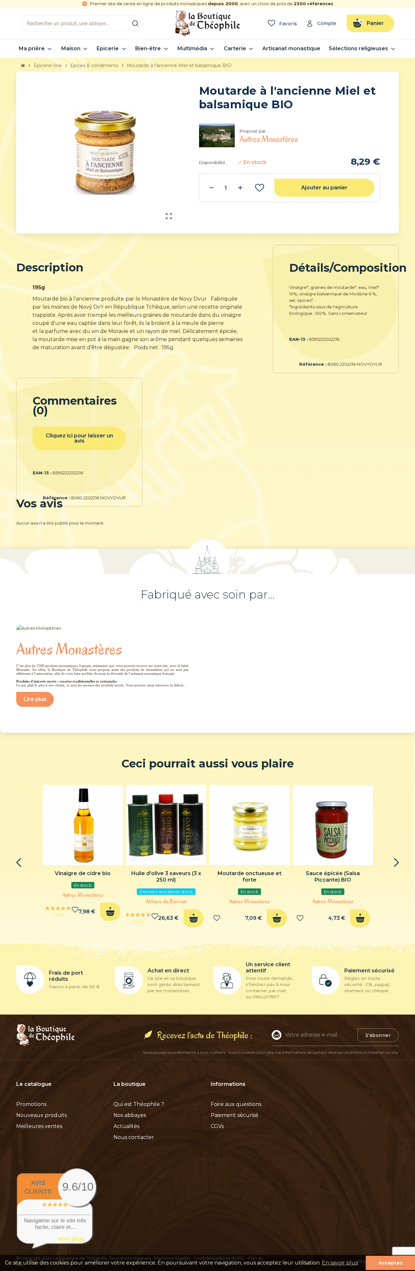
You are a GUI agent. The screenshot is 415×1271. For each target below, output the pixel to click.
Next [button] (396, 862)
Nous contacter (133, 1137)
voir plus (71, 1238)
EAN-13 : (298, 339)
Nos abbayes (129, 1115)
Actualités (126, 1126)
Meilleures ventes (39, 1126)
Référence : (312, 364)
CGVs (217, 1126)
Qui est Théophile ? (138, 1104)
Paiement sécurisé (234, 1115)
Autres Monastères (82, 895)
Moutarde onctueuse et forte (249, 876)
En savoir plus (340, 1263)
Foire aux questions (236, 1104)
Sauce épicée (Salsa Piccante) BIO (333, 876)
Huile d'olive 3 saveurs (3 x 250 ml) (166, 876)
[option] (82, 855)
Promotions (31, 1104)
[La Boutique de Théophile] (207, 22)
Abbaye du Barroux (166, 901)
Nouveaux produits (41, 1115)
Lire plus (35, 699)
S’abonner (378, 1035)
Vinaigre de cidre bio (83, 873)
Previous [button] (18, 862)
